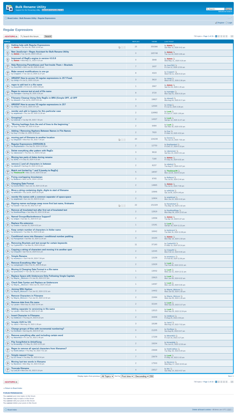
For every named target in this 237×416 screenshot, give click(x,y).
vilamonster (18, 153)
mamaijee (17, 93)
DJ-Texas (17, 357)
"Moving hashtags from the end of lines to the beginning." (40, 124)
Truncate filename (20, 368)
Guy (15, 126)
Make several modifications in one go (30, 71)
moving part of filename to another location (33, 137)
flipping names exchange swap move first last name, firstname (42, 203)
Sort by (118, 376)
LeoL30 (17, 370)
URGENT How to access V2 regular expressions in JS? (38, 104)
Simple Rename (19, 256)
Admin (16, 47)
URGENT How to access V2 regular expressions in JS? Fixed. (42, 78)
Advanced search (225, 11)
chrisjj (16, 80)
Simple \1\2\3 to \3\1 (21, 322)
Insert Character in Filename (25, 315)
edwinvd (17, 166)
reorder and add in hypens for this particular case (36, 111)
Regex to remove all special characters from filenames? (39, 348)
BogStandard (19, 146)
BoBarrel (17, 179)
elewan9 (17, 100)
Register (221, 23)
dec (168, 369)
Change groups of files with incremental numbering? (37, 329)
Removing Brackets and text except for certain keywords (39, 243)
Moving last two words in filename (28, 362)
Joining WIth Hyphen (21, 289)
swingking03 (18, 265)
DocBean (17, 331)
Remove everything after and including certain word (37, 335)
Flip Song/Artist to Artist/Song (26, 342)
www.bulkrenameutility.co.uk (53, 10)
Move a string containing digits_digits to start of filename (40, 190)
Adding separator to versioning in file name (33, 309)
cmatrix (17, 225)
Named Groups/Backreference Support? (31, 216)
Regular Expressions (46, 18)
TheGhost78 (19, 173)
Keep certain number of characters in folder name (36, 230)
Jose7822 (17, 67)
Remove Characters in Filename (27, 296)
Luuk (169, 111)
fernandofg (18, 344)
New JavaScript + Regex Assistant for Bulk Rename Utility (40, 52)
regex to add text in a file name (26, 84)
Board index (13, 18)
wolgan (16, 219)
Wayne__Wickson (21, 278)
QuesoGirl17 (19, 272)
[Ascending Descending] (144, 376)
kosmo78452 (19, 186)
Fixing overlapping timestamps (26, 177)
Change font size (229, 17)
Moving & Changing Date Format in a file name (34, 269)
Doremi (170, 138)
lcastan (16, 206)
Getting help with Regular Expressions (30, 45)
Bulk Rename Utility (28, 18)
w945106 (17, 192)
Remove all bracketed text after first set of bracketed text (39, 210)
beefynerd (18, 232)
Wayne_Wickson (20, 291)
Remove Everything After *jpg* (26, 263)
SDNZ (16, 159)
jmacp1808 (18, 87)
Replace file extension (22, 223)
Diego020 (17, 140)
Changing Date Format (22, 183)
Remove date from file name (25, 302)
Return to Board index (13, 388)
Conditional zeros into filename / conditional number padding (42, 236)
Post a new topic (9, 35)
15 (232, 36)
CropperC (17, 74)
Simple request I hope (22, 355)
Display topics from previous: (89, 376)
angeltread (18, 113)
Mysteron (17, 364)
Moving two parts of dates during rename (31, 157)
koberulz (17, 120)
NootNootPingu (19, 212)
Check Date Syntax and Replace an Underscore (34, 282)
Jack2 (16, 324)
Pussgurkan (18, 239)
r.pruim (16, 304)
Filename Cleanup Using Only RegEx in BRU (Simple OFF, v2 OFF (44, 98)
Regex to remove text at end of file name (31, 91)
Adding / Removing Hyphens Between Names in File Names (41, 131)
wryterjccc (18, 258)
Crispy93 (17, 252)
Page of (208, 36)
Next (230, 376)
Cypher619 (18, 245)
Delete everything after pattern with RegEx (32, 150)
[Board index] (9, 7)
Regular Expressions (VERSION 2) (28, 144)
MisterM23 (18, 337)
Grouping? (16, 117)
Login (230, 23)
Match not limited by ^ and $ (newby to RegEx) (34, 170)
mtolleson (17, 318)
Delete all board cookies (201, 410)
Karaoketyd (171, 204)
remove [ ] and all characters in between (31, 164)
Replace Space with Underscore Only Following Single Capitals (43, 276)
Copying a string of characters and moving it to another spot (41, 249)
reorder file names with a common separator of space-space (41, 197)
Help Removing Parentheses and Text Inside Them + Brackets (42, 65)
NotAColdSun (19, 351)
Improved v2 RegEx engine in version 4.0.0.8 (33, 58)
